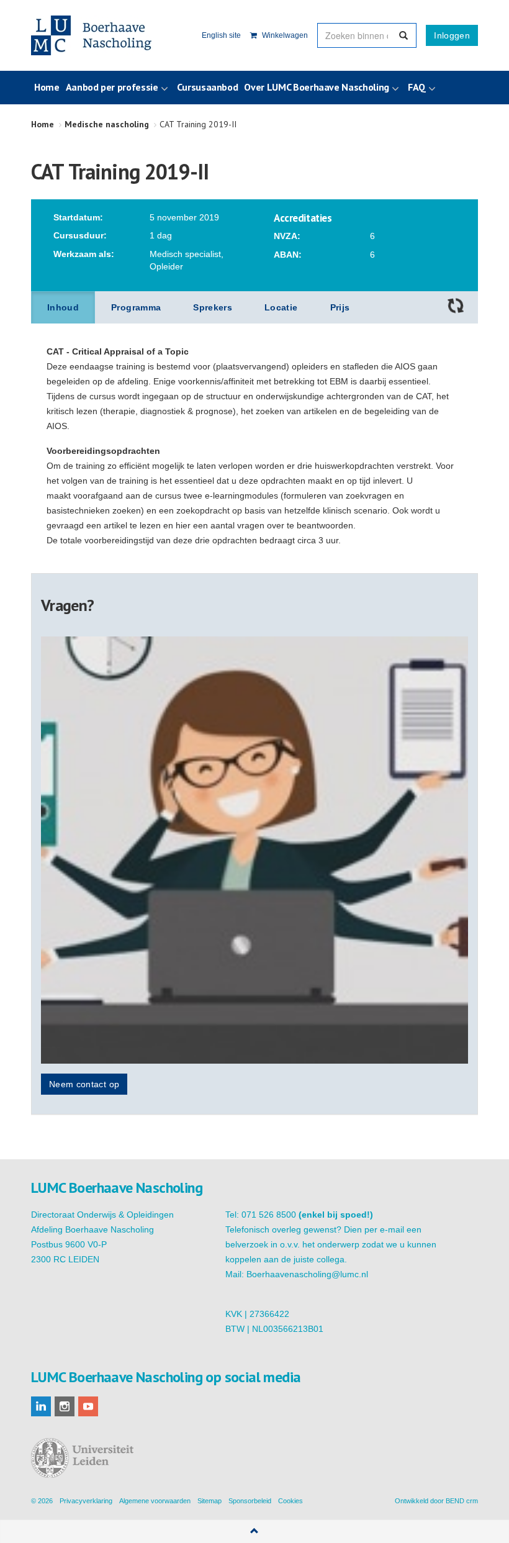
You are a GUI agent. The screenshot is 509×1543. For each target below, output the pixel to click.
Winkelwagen (284, 35)
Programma (136, 307)
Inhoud (63, 307)
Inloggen (452, 35)
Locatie (280, 307)
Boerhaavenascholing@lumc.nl (307, 1274)
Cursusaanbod (207, 87)
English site (221, 35)
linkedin (41, 1406)
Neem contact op (84, 1084)
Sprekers (212, 307)
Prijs (340, 307)
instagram (64, 1406)
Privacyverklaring (86, 1501)
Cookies (290, 1501)
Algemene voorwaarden (155, 1501)
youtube (88, 1406)
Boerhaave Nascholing (92, 35)
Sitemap (209, 1501)
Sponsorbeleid (249, 1501)
